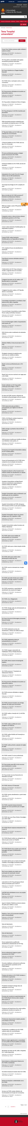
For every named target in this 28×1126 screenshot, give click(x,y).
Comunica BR (11, 1)
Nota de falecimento (7, 924)
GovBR (2, 1)
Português (19, 4)
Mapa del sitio (24, 6)
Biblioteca (13, 21)
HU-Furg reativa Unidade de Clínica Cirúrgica (14, 102)
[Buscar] (25, 17)
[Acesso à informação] (18, 1121)
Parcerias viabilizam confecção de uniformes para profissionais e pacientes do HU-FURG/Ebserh (13, 964)
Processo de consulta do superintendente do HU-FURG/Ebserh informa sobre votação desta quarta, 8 (13, 998)
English (25, 4)
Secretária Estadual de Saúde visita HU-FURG (14, 1071)
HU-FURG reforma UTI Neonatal (10, 785)
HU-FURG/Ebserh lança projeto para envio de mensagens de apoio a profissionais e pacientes (14, 850)
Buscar (22, 40)
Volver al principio (23, 1113)
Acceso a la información (6, 21)
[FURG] (3, 9)
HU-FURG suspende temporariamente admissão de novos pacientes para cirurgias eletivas (13, 806)
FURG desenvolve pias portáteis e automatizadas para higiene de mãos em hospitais (12, 407)
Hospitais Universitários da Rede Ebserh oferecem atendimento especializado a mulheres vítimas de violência (12, 483)
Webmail (22, 21)
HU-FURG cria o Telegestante (9, 599)
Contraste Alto (16, 6)
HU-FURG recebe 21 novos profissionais (12, 755)
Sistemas (17, 21)
